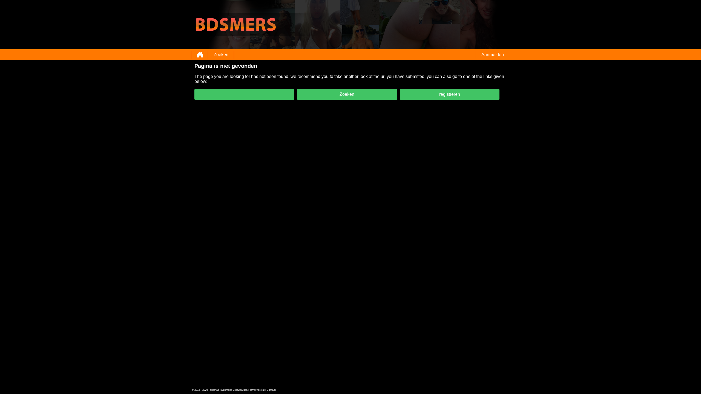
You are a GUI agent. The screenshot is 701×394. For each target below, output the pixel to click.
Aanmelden (492, 54)
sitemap (214, 390)
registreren (449, 94)
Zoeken (221, 54)
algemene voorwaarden (234, 390)
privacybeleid (257, 390)
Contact (271, 390)
